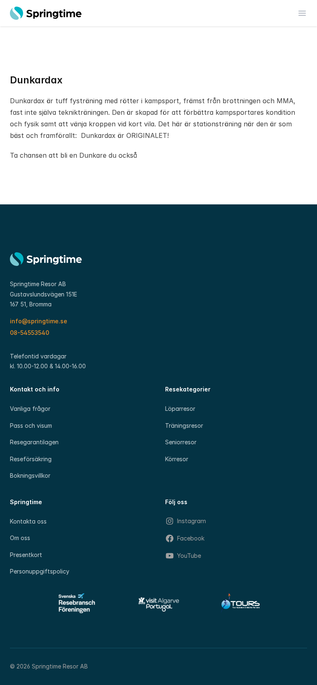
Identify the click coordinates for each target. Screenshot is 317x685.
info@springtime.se (38, 321)
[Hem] (46, 13)
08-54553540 (29, 332)
